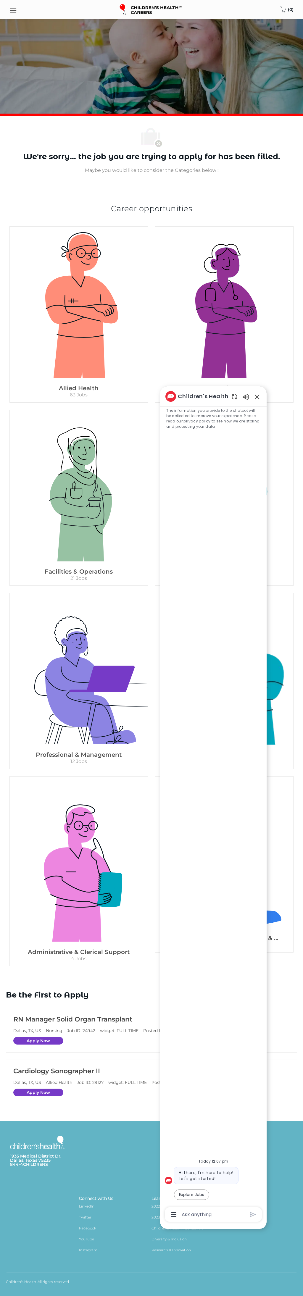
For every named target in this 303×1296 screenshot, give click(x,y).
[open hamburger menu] (13, 9)
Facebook (87, 1228)
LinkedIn (86, 1206)
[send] (253, 1214)
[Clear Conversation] (234, 397)
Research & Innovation (171, 1250)
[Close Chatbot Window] (257, 397)
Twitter (85, 1217)
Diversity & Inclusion (169, 1239)
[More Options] (174, 1214)
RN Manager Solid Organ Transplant (72, 1019)
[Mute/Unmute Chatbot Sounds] (245, 396)
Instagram (88, 1250)
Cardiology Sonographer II (56, 1071)
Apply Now (38, 1040)
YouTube (86, 1239)
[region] (213, 805)
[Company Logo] (151, 9)
